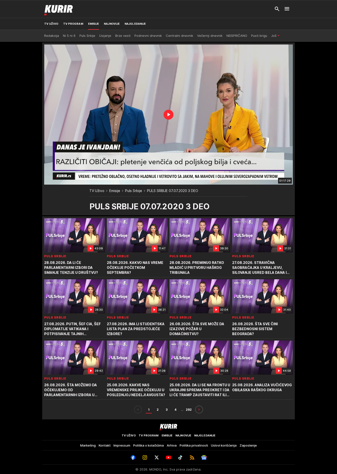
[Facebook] (133, 457)
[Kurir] (58, 8)
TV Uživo (96, 191)
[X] (157, 457)
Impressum (121, 445)
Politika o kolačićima (148, 445)
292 (189, 409)
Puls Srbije (133, 191)
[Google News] (204, 457)
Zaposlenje (248, 445)
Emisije (114, 191)
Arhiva (172, 445)
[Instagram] (145, 457)
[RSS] (192, 457)
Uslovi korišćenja (224, 445)
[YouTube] (168, 457)
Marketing (88, 445)
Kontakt (105, 445)
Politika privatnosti (194, 445)
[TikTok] (180, 457)
